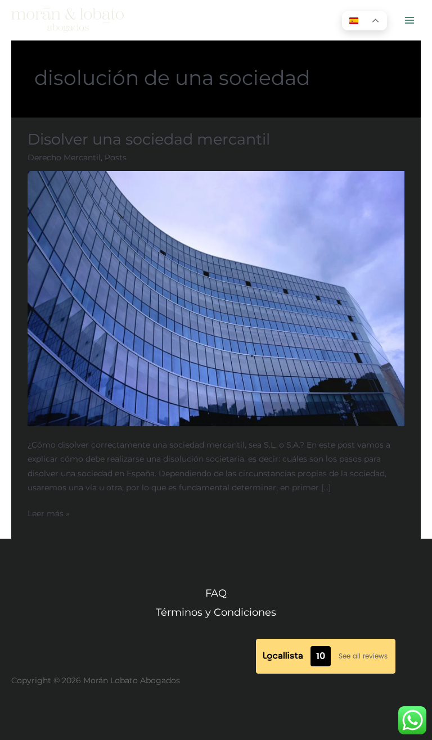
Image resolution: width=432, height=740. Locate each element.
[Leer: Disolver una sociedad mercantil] (216, 298)
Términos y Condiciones (216, 612)
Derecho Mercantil (64, 157)
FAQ (216, 592)
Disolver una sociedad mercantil (149, 139)
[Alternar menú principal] (409, 20)
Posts (116, 157)
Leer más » (49, 512)
